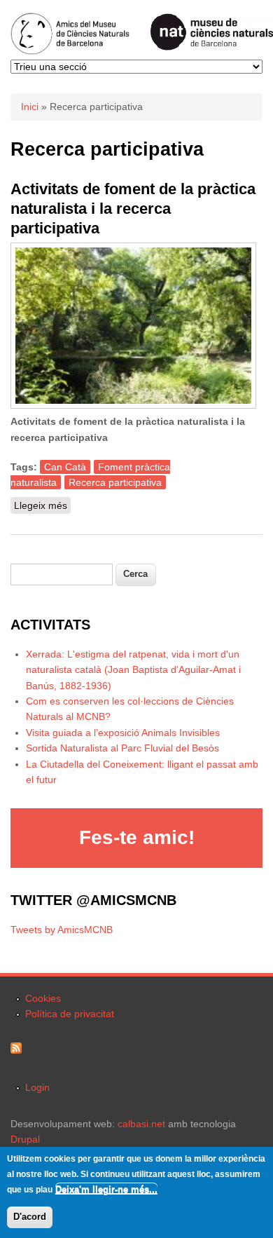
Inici (29, 106)
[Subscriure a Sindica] (16, 1050)
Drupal (25, 1139)
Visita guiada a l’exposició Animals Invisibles (123, 732)
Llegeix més (42, 507)
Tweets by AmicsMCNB (61, 929)
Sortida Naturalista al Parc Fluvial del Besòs (122, 748)
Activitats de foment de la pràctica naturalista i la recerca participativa (132, 208)
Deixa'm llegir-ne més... (106, 1189)
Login (37, 1087)
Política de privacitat (69, 1013)
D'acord (29, 1216)
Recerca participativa (115, 482)
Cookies (43, 998)
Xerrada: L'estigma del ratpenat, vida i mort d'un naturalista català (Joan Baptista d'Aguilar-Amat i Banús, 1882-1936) (133, 669)
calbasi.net (141, 1123)
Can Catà (65, 466)
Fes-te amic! (137, 837)
